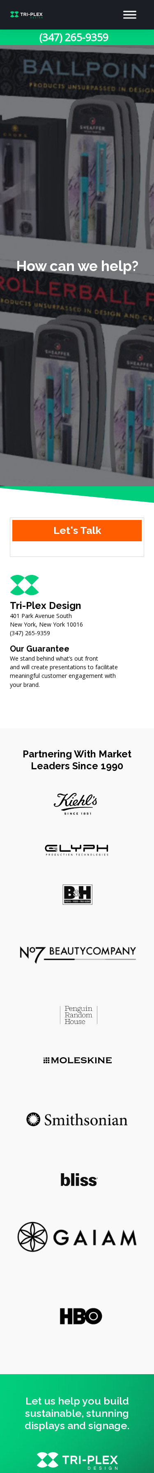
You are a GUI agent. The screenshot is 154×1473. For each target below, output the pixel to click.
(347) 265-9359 (73, 37)
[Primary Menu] (130, 15)
